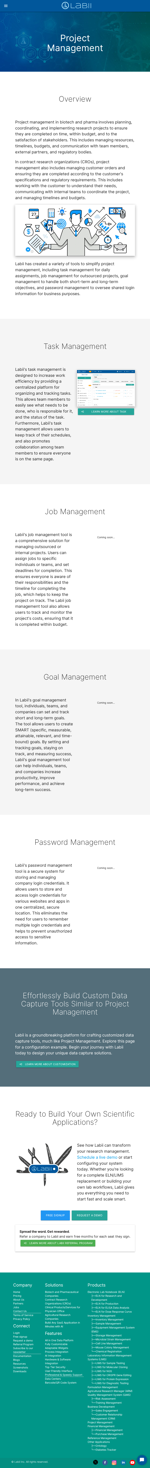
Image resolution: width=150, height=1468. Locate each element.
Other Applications (99, 1441)
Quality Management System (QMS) (109, 1394)
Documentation (22, 1355)
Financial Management (101, 1426)
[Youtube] (132, 1464)
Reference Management (102, 1438)
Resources (19, 1363)
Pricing (17, 1295)
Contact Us (20, 1311)
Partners (18, 1303)
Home (16, 1291)
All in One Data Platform (59, 1340)
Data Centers (53, 1378)
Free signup (55, 1215)
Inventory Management (101, 1315)
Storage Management (109, 1335)
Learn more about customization (47, 1064)
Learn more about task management (103, 412)
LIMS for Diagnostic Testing (112, 1383)
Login (16, 1332)
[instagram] (114, 1464)
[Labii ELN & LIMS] (77, 6)
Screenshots (20, 1367)
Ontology (101, 1445)
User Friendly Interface (58, 1370)
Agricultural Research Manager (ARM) (110, 1390)
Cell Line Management (109, 1343)
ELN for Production (107, 1303)
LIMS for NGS (104, 1371)
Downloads (19, 1371)
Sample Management (108, 1323)
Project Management (100, 1422)
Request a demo (89, 1215)
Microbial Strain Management (113, 1339)
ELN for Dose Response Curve (114, 1311)
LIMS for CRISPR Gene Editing (114, 1375)
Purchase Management (109, 1434)
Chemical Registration (109, 1351)
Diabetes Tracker (106, 1449)
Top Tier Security (55, 1367)
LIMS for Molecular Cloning (112, 1367)
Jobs (16, 1307)
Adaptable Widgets (56, 1347)
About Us (18, 1299)
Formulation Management (103, 1387)
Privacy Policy (21, 1318)
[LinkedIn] (123, 1464)
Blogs (16, 1359)
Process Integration (56, 1351)
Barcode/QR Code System (60, 1382)
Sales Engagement (107, 1410)
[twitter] (96, 1464)
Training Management (109, 1402)
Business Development (101, 1406)
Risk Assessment (106, 1398)
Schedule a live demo (97, 1157)
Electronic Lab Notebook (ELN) (106, 1291)
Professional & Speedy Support (63, 1374)
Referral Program (23, 1344)
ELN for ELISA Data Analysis (112, 1307)
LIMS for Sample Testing (110, 1363)
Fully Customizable (56, 1344)
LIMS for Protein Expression (112, 1379)
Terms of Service (23, 1315)
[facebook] (105, 1464)
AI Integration (53, 1355)
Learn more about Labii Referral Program (58, 1243)
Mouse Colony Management (112, 1347)
